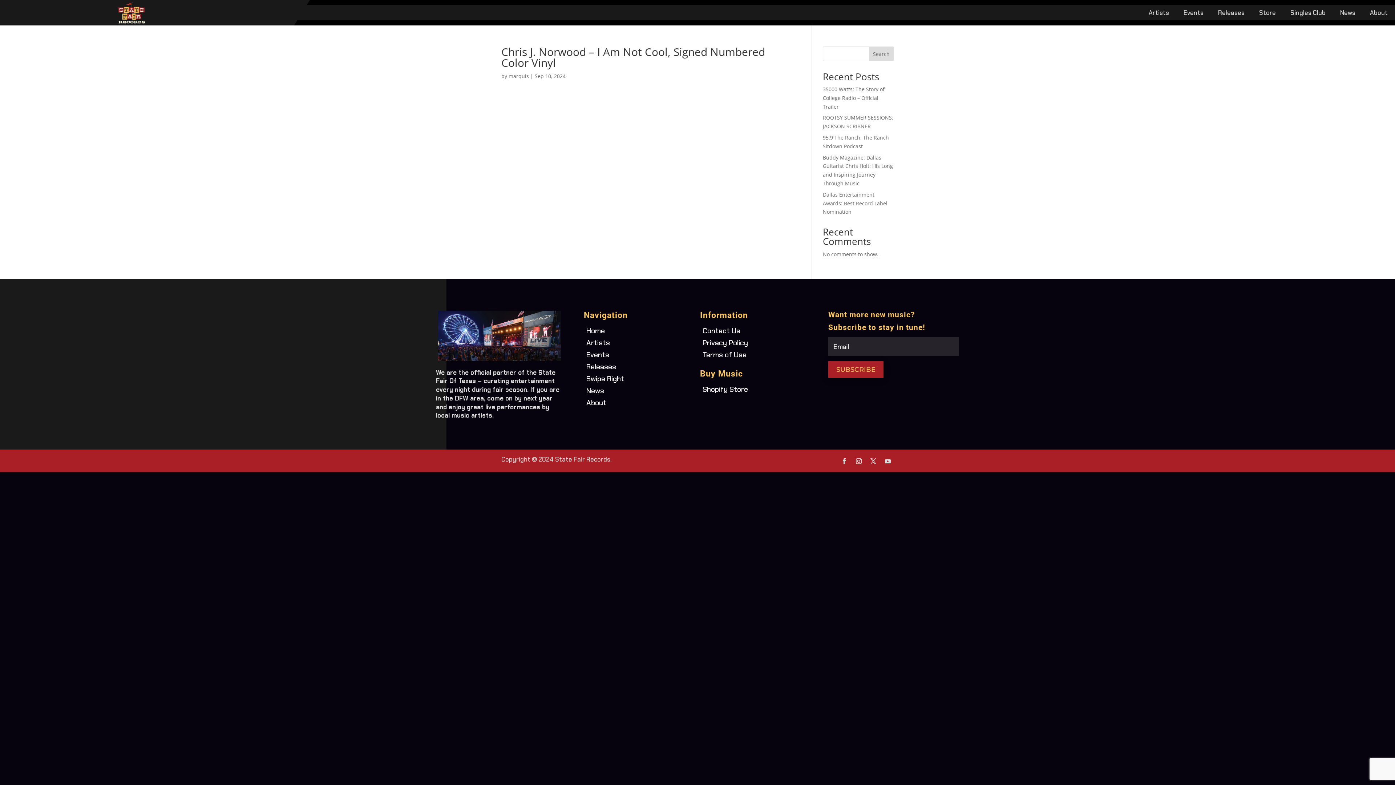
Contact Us (721, 330)
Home (595, 330)
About (1379, 13)
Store (1267, 13)
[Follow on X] (873, 461)
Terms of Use (725, 354)
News (1347, 13)
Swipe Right (605, 378)
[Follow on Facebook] (844, 461)
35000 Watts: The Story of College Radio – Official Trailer (854, 98)
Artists (1159, 13)
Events (1194, 13)
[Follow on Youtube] (888, 461)
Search (881, 54)
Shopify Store (725, 389)
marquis (519, 76)
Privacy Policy (725, 342)
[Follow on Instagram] (859, 461)
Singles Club (1308, 13)
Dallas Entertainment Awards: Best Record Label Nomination (855, 203)
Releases (1231, 13)
